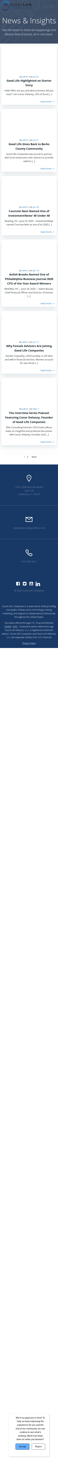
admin (25, 76)
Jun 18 (36, 270)
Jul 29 (35, 76)
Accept (22, 1446)
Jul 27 (35, 140)
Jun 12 (36, 342)
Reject (38, 1446)
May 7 (36, 408)
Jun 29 (36, 207)
